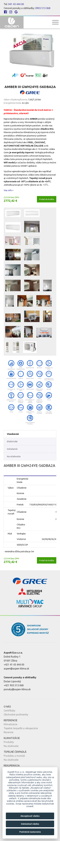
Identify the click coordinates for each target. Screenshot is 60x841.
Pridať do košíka (46, 199)
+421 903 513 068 (14, 685)
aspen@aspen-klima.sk (16, 668)
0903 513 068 (42, 8)
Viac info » (8, 190)
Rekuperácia (12, 765)
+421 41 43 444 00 (14, 664)
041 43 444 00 (16, 4)
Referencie (10, 720)
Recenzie (8, 732)
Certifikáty (9, 710)
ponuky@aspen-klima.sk (17, 689)
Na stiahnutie (14, 456)
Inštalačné (12, 449)
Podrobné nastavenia (30, 832)
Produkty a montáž (14, 755)
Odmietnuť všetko (30, 824)
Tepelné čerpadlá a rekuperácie (21, 728)
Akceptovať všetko (30, 816)
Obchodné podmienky (16, 714)
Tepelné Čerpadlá (15, 751)
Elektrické (12, 441)
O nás (7, 706)
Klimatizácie (10, 724)
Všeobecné (13, 434)
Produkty (9, 742)
